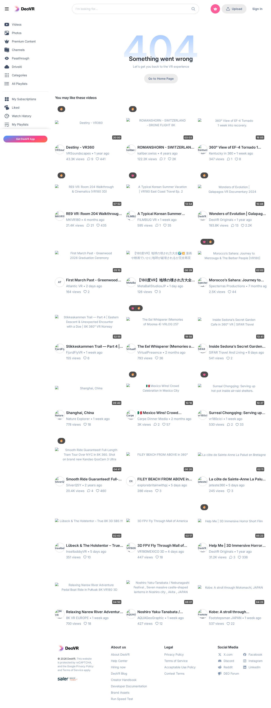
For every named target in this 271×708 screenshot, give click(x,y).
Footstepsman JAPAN (225, 618)
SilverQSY (73, 485)
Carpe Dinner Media (152, 419)
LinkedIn (254, 667)
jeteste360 (217, 485)
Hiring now (118, 667)
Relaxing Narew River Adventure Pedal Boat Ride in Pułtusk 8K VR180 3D (94, 612)
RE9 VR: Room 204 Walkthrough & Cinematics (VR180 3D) (95, 214)
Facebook (255, 654)
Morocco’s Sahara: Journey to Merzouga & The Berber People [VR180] (236, 280)
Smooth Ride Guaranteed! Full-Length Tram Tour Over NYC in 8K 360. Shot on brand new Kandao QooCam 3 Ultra (92, 479)
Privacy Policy (85, 666)
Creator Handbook (124, 680)
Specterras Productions (227, 286)
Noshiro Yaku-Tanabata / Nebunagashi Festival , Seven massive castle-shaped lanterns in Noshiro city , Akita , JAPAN (164, 612)
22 (233, 624)
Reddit (228, 667)
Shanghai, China (80, 413)
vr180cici (216, 419)
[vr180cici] (202, 415)
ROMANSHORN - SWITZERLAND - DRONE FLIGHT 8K (165, 147)
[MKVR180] (59, 215)
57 (168, 424)
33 (241, 424)
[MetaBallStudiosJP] (131, 282)
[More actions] (118, 109)
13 (236, 225)
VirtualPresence (149, 352)
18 (89, 424)
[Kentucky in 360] (202, 149)
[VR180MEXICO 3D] (131, 547)
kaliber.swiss (147, 153)
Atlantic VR (74, 286)
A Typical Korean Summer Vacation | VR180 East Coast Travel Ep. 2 (161, 214)
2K (174, 159)
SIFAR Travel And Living (227, 352)
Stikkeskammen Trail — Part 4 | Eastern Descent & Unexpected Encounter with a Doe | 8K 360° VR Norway (93, 346)
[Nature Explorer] (59, 415)
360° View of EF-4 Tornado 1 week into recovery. (233, 147)
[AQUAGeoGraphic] (131, 614)
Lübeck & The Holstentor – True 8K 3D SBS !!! (93, 545)
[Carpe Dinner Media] (131, 415)
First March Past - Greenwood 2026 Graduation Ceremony (92, 280)
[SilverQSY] (59, 481)
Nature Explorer (78, 419)
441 (102, 159)
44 (234, 292)
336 (245, 557)
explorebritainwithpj (152, 485)
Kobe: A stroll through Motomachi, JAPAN (227, 612)
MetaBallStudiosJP (151, 286)
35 (169, 225)
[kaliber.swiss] (131, 149)
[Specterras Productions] (202, 282)
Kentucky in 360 (221, 153)
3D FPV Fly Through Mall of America (160, 545)
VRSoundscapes (78, 153)
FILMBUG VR (147, 220)
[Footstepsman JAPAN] (202, 614)
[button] (193, 9)
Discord (229, 661)
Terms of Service (73, 670)
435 (103, 225)
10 (89, 557)
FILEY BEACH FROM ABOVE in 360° (163, 479)
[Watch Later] (110, 109)
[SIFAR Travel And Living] (202, 348)
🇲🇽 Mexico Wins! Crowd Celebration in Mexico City (160, 413)
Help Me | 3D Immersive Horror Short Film (235, 545)
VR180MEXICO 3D (150, 551)
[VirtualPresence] (131, 348)
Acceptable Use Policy (180, 667)
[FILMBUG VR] (131, 215)
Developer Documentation (129, 686)
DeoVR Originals (221, 220)
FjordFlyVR (74, 352)
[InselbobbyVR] (59, 547)
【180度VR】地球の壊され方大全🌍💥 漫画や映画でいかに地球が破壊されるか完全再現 (165, 280)
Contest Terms (174, 673)
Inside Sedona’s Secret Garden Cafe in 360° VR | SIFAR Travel (235, 346)
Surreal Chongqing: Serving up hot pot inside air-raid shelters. (235, 413)
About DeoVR (120, 654)
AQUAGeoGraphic (150, 618)
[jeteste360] (202, 481)
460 (103, 491)
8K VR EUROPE (77, 618)
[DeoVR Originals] (202, 215)
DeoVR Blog (119, 673)
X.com (228, 654)
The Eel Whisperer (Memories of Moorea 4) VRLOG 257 (164, 346)
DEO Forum (231, 673)
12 (161, 624)
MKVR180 (73, 220)
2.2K (248, 225)
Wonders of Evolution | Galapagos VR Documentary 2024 (238, 214)
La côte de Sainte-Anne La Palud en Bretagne (237, 479)
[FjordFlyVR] (59, 348)
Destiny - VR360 (80, 147)
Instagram (256, 661)
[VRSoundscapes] (59, 149)
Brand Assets (120, 692)
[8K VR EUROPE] (59, 614)
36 (161, 358)
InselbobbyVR (76, 551)
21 (92, 225)
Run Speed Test (122, 699)
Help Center (119, 661)
